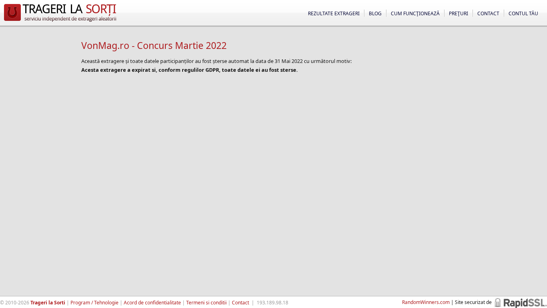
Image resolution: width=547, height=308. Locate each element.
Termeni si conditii (206, 302)
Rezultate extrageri (334, 13)
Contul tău (523, 13)
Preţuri (458, 13)
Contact (488, 13)
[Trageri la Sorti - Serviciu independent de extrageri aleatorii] (60, 21)
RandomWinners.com (426, 302)
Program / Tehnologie (94, 302)
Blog (375, 13)
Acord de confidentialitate (152, 302)
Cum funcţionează (415, 13)
